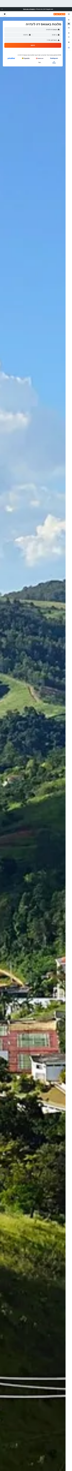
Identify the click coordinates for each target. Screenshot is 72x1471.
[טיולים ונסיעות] (68, 42)
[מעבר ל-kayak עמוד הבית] (59, 14)
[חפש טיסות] (68, 20)
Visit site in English (29, 9)
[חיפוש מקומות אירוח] (68, 24)
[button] (2, 9)
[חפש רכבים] (68, 28)
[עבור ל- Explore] (68, 33)
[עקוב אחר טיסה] (68, 37)
